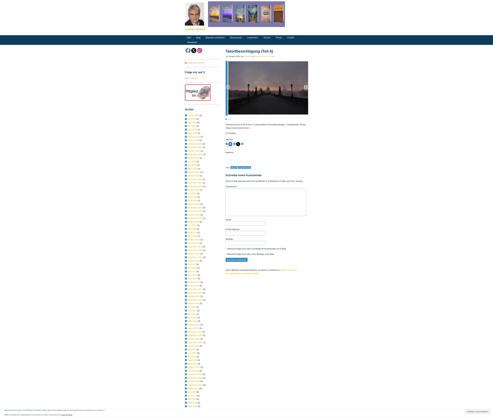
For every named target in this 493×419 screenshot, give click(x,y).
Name (228, 220)
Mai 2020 (192, 357)
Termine (267, 38)
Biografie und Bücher (215, 38)
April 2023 (192, 232)
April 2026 (192, 130)
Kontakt (290, 38)
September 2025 (195, 154)
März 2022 (192, 278)
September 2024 (195, 186)
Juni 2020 (192, 353)
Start (189, 38)
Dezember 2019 (195, 374)
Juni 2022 (192, 268)
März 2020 (192, 364)
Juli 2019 (192, 392)
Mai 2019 (192, 399)
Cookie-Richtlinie (66, 415)
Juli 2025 (192, 162)
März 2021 (192, 321)
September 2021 (195, 300)
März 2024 (192, 200)
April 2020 (192, 360)
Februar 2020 (194, 367)
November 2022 (195, 250)
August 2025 (193, 158)
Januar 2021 (193, 328)
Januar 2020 (193, 371)
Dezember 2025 (195, 144)
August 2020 (193, 346)
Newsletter (192, 42)
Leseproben (252, 38)
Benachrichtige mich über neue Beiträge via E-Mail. (251, 254)
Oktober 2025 (194, 151)
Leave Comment (268, 56)
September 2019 (195, 385)
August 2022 (193, 261)
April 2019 (192, 403)
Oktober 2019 (194, 381)
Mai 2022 (192, 271)
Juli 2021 (192, 307)
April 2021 (192, 318)
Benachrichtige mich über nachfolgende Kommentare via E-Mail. (257, 249)
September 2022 (195, 257)
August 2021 (193, 303)
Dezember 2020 (195, 332)
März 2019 (192, 406)
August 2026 (193, 115)
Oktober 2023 (194, 215)
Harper (257, 56)
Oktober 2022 (194, 254)
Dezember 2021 (195, 289)
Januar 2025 (193, 176)
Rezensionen (236, 38)
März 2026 (192, 133)
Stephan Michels (195, 29)
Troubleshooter (244, 167)
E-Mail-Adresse (233, 229)
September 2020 (195, 342)
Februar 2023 (194, 240)
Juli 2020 (192, 349)
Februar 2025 (194, 172)
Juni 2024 (192, 193)
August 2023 (193, 222)
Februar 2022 (194, 282)
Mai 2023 (192, 229)
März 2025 (192, 169)
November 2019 (195, 378)
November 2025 (195, 147)
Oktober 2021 (194, 296)
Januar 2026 (193, 140)
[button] (306, 87)
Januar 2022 (193, 286)
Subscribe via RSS (196, 63)
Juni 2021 (192, 310)
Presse (279, 38)
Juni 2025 (192, 165)
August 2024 (193, 190)
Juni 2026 (192, 122)
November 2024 (195, 183)
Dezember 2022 (195, 247)
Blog (198, 38)
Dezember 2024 (195, 179)
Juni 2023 (192, 225)
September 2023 (195, 218)
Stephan (247, 56)
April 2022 (192, 275)
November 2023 (195, 211)
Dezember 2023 (195, 208)
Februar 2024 (194, 204)
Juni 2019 (192, 396)
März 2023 (192, 236)
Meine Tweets (191, 78)
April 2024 (192, 197)
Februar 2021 (194, 325)
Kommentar (231, 186)
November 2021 (195, 293)
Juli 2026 (192, 119)
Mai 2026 (192, 126)
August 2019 (193, 389)
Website (229, 239)
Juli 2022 (192, 264)
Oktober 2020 (194, 339)
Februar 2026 (194, 137)
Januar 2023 (193, 243)
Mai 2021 (192, 314)
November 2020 (195, 335)
